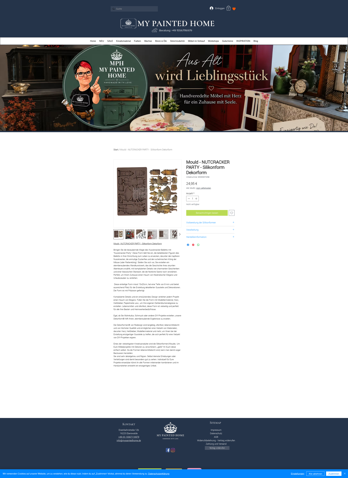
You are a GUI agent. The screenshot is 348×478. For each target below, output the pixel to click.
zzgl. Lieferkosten (203, 188)
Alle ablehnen (315, 473)
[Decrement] (188, 198)
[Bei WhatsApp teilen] (198, 244)
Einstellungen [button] (297, 473)
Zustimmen (333, 473)
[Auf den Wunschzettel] (231, 213)
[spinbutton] (192, 198)
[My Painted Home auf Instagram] (173, 450)
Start (116, 149)
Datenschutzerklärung (158, 473)
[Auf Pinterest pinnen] (193, 244)
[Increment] (196, 198)
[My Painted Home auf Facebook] (168, 450)
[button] (228, 8)
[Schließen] (344, 473)
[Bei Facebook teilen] (188, 244)
